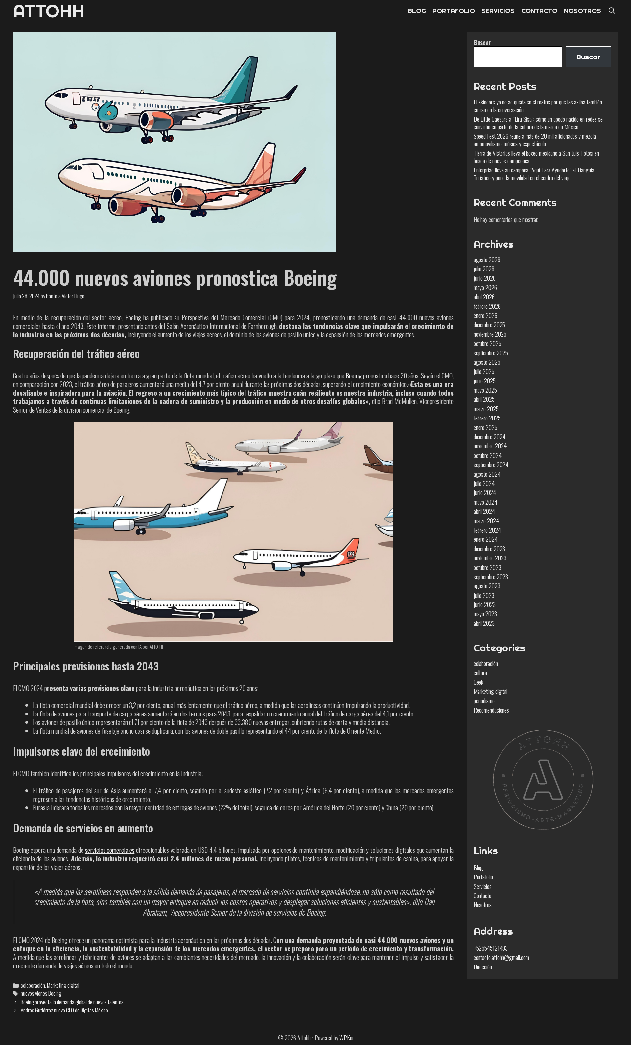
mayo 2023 (485, 613)
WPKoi (346, 1038)
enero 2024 (486, 539)
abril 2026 (484, 296)
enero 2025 (485, 427)
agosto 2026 (487, 259)
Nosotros (483, 904)
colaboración (33, 985)
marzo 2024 (486, 520)
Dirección (483, 967)
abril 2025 (484, 399)
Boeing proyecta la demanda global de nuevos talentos (72, 1002)
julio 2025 (484, 371)
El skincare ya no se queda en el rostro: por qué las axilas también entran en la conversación (538, 106)
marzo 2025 (486, 408)
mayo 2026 (485, 287)
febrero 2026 (487, 306)
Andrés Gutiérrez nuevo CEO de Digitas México (64, 1010)
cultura (480, 673)
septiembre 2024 (491, 464)
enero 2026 (485, 315)
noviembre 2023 (490, 558)
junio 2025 (485, 380)
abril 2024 (484, 511)
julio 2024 (484, 483)
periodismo (484, 700)
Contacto (482, 895)
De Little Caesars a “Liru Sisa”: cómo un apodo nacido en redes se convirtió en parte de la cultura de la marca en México (538, 123)
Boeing (354, 375)
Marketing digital (63, 985)
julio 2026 (484, 268)
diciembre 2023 (489, 548)
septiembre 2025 (491, 353)
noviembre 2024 (490, 446)
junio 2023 (485, 604)
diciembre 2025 (489, 324)
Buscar (482, 42)
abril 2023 (484, 623)
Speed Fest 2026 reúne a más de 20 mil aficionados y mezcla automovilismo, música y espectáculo (535, 140)
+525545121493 (491, 948)
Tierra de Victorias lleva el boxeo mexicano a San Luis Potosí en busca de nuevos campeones (536, 157)
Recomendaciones (491, 710)
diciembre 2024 (489, 436)
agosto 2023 (487, 585)
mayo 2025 (485, 390)
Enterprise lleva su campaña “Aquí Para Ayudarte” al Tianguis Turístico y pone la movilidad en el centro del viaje (534, 174)
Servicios (483, 886)
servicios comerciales (110, 850)
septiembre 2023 (491, 576)
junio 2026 (485, 278)
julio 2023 (484, 595)
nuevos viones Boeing (41, 993)
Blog (478, 867)
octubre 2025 (487, 343)
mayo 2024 (485, 502)
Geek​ (478, 682)
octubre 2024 (488, 455)
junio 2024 (485, 492)
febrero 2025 (487, 418)
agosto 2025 (487, 362)
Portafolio (483, 877)
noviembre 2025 (490, 334)
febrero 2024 (487, 530)
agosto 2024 (487, 474)
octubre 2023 (487, 567)
